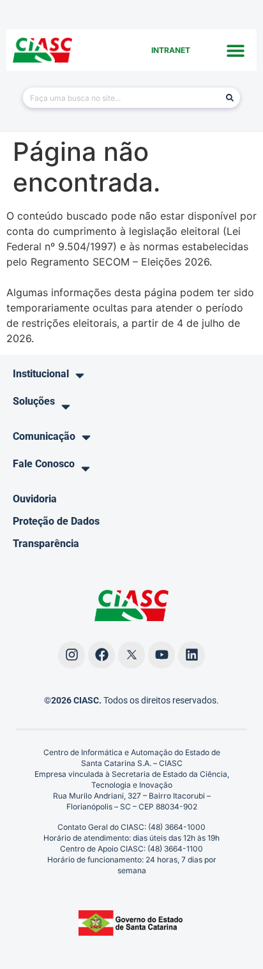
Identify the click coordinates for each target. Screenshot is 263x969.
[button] (236, 50)
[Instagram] (71, 655)
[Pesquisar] (230, 97)
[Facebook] (101, 655)
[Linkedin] (191, 655)
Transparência (46, 543)
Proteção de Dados (56, 521)
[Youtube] (161, 655)
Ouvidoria (35, 499)
